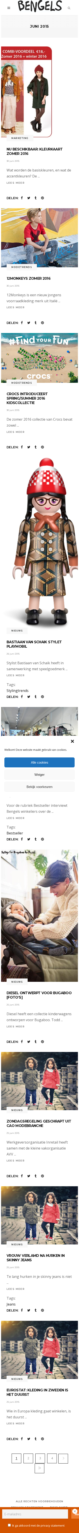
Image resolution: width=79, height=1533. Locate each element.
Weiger (39, 774)
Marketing (20, 138)
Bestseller (15, 833)
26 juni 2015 (13, 653)
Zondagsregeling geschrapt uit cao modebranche (39, 1123)
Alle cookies (39, 762)
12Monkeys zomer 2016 (28, 278)
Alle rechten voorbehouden (39, 1501)
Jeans (11, 1304)
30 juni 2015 (13, 161)
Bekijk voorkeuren (39, 787)
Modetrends (21, 267)
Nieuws (17, 630)
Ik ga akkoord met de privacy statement (38, 1525)
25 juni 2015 (13, 1004)
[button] (72, 741)
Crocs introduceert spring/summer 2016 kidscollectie (27, 398)
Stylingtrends (18, 690)
